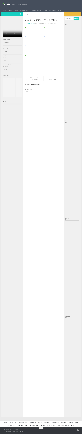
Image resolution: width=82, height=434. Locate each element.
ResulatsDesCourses (34, 425)
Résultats (39, 10)
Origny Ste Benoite (7, 64)
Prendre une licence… (22, 425)
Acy (4, 47)
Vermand (52, 88)
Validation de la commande (63, 425)
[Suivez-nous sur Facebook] (20, 14)
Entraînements (52, 10)
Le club (15, 10)
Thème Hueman (20, 431)
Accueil (4, 10)
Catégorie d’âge (33, 422)
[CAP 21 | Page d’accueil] (7, 4)
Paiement (71, 422)
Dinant (5, 60)
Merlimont (6, 55)
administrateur (30, 23)
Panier (76, 422)
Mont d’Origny (6, 42)
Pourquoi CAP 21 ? (12, 425)
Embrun (5, 51)
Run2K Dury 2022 (51, 425)
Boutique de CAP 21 (24, 10)
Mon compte (63, 422)
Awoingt (5, 69)
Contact (59, 10)
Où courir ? (32, 10)
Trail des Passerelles (42, 88)
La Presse (45, 10)
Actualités (10, 10)
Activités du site (13, 422)
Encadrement (47, 422)
